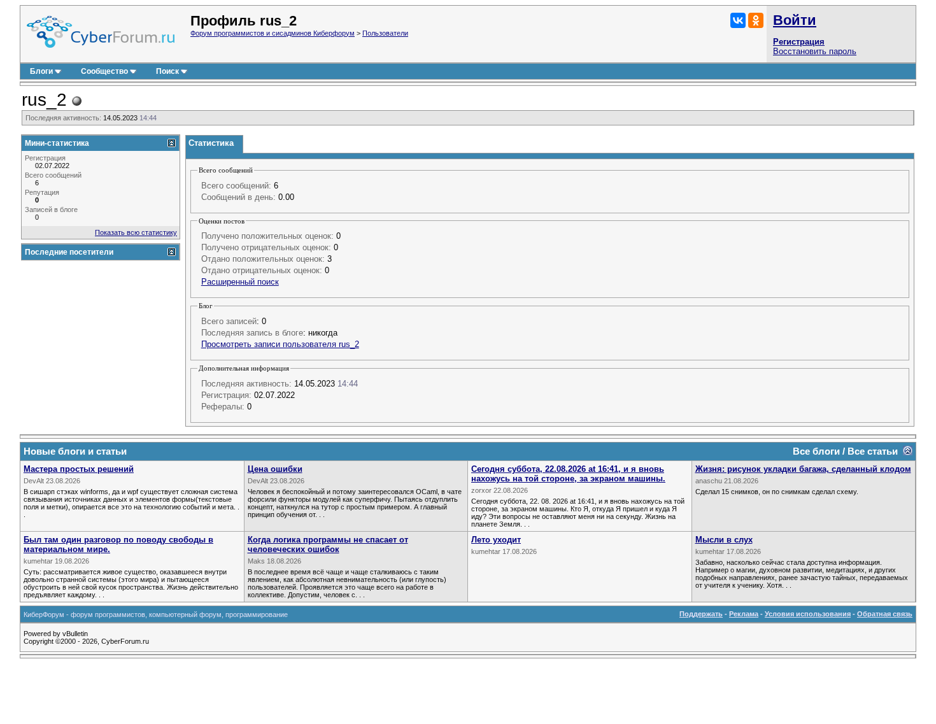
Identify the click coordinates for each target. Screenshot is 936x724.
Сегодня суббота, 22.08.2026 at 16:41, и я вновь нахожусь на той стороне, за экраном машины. (568, 473)
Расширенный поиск (240, 282)
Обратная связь (884, 614)
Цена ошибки (275, 469)
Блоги (41, 71)
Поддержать (701, 614)
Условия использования (808, 614)
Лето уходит (496, 539)
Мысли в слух (724, 539)
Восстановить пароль (814, 51)
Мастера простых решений (79, 469)
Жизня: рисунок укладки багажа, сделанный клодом (803, 469)
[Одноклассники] (755, 20)
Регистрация (799, 41)
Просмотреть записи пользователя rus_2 (280, 344)
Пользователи (385, 33)
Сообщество (104, 71)
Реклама (743, 614)
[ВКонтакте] (738, 20)
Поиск (167, 71)
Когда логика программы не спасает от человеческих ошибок (328, 544)
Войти (794, 20)
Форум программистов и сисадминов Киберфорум (272, 33)
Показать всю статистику (136, 232)
